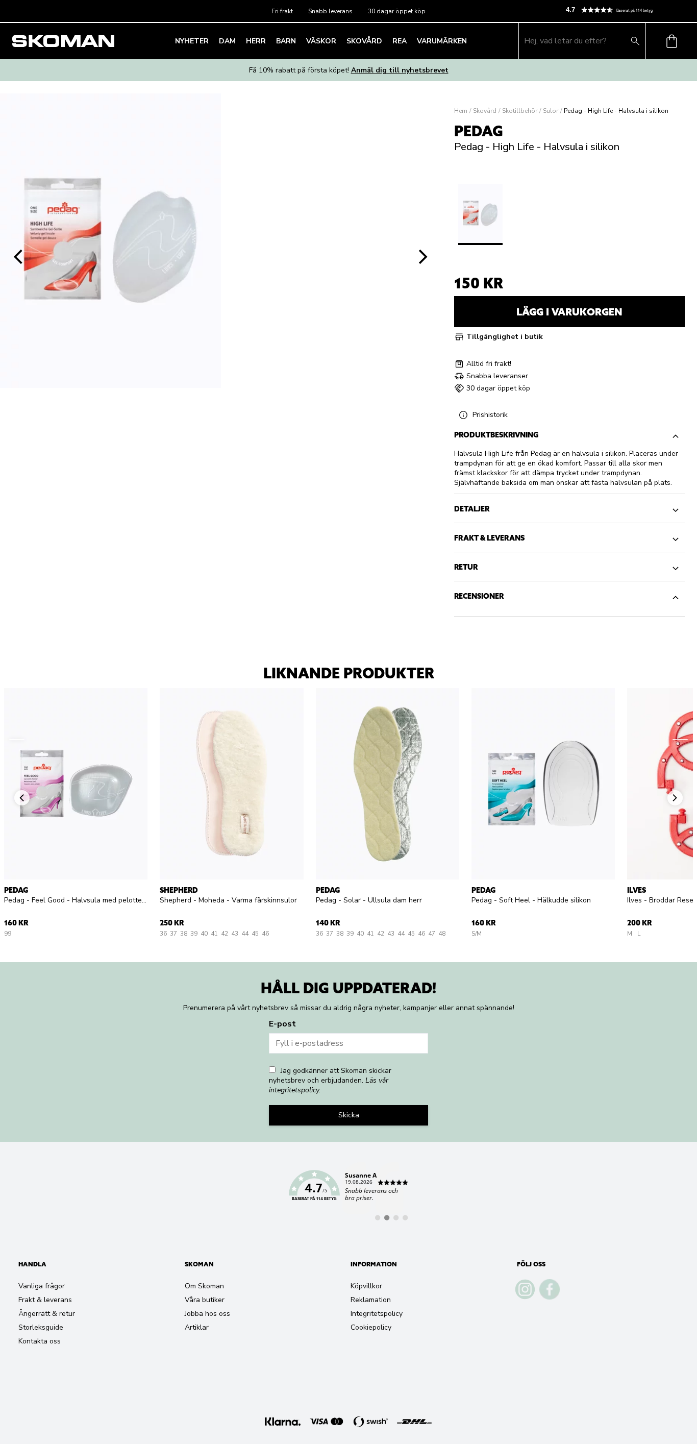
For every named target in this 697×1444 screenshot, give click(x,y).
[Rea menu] (410, 40)
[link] (348, 1191)
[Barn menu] (299, 40)
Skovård (484, 111)
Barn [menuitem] (286, 41)
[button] (627, 10)
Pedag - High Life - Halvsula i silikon (616, 111)
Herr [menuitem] (256, 41)
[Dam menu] (239, 40)
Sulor (550, 111)
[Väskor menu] (339, 40)
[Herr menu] (269, 40)
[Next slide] (423, 257)
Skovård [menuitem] (364, 41)
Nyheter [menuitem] (192, 41)
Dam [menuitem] (227, 41)
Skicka (348, 1115)
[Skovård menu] (385, 40)
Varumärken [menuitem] (442, 41)
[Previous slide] (18, 257)
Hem (460, 111)
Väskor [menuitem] (321, 41)
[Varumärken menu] (470, 40)
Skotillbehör (519, 111)
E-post (282, 1024)
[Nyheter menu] (212, 40)
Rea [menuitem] (399, 41)
